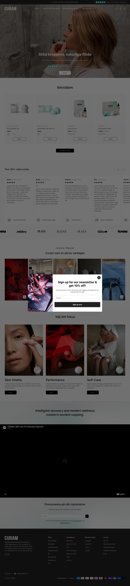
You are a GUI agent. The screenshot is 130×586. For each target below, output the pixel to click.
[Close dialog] (99, 277)
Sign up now (77, 305)
